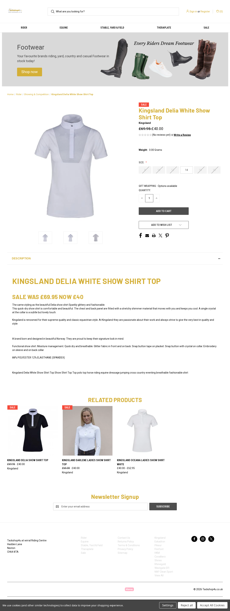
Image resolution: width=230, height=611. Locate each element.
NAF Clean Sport (164, 571)
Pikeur (158, 545)
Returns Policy (126, 541)
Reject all (187, 605)
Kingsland (160, 537)
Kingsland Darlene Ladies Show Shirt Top (86, 462)
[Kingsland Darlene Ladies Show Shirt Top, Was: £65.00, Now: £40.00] (87, 431)
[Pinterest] (167, 235)
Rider (24, 27)
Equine (64, 27)
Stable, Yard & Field (112, 27)
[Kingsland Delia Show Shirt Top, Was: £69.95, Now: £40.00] (33, 431)
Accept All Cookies (212, 605)
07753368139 (18, 559)
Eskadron (160, 541)
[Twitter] (160, 235)
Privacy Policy (125, 549)
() (221, 11)
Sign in (193, 11)
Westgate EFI (162, 567)
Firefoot (159, 549)
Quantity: (145, 190)
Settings (167, 605)
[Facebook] (140, 235)
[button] (29, 72)
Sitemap (122, 552)
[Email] (147, 235)
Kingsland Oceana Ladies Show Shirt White (141, 462)
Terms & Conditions (129, 545)
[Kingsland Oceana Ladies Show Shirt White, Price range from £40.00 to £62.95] (142, 431)
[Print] (154, 235)
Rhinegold (160, 564)
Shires (158, 560)
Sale (206, 27)
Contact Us (124, 537)
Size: (142, 162)
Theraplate (164, 27)
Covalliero (160, 556)
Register (205, 11)
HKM (157, 552)
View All (159, 575)
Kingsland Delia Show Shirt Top (27, 460)
